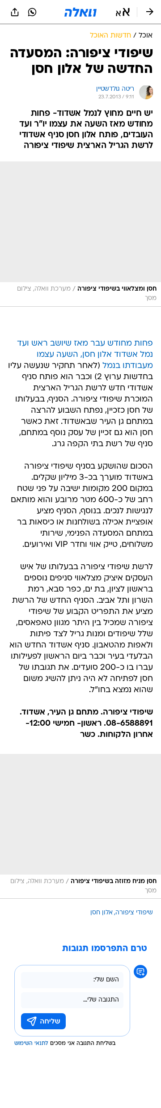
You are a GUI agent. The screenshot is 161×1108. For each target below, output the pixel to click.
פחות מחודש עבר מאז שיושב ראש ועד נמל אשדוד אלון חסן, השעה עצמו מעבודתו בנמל (85, 354)
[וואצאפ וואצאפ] (32, 12)
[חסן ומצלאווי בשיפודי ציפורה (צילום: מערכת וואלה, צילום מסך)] (80, 234)
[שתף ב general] (15, 12)
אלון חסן (101, 913)
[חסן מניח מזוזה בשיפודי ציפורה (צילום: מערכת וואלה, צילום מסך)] (80, 826)
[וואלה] (80, 12)
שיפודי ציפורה (134, 913)
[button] (123, 12)
